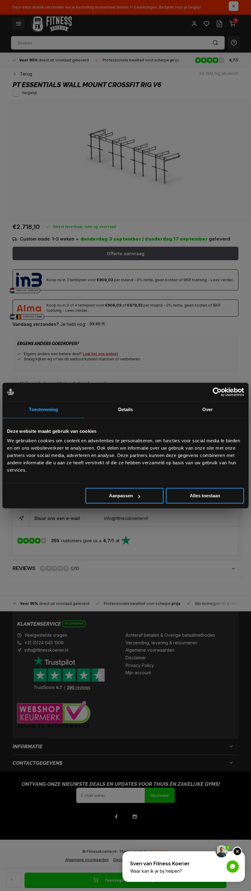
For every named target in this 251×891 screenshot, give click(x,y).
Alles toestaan (205, 495)
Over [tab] (207, 409)
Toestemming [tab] (43, 409)
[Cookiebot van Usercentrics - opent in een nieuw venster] (217, 391)
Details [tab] (125, 409)
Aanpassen (121, 495)
